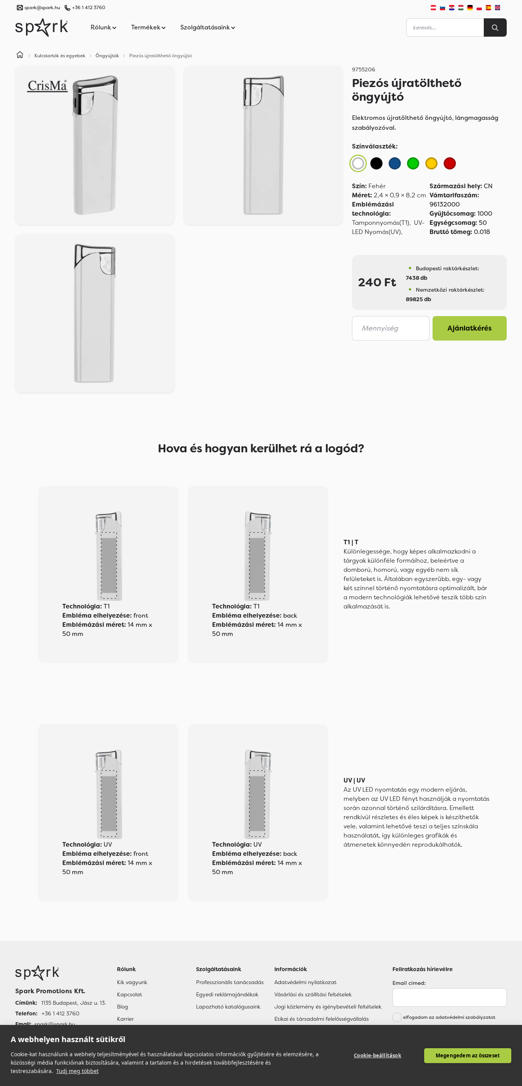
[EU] (500, 8)
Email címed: (409, 982)
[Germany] (470, 8)
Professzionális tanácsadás (230, 982)
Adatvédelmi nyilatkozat (305, 982)
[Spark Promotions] (41, 27)
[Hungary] (461, 8)
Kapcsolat (129, 994)
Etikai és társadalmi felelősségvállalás (321, 1018)
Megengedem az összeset (468, 1055)
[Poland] (479, 8)
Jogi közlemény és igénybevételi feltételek (327, 1006)
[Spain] (488, 8)
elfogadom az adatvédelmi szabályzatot (449, 1017)
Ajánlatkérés (469, 328)
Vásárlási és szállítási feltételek (313, 994)
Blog (122, 1006)
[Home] (19, 56)
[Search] (495, 27)
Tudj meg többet (77, 1071)
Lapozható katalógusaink (228, 1006)
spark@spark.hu (54, 1024)
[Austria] (433, 8)
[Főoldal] (60, 973)
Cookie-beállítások (377, 1055)
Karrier (125, 1018)
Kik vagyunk (132, 982)
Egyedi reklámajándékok (227, 994)
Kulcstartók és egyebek (60, 56)
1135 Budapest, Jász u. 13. (73, 1002)
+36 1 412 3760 (88, 8)
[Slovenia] (442, 8)
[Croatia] (452, 8)
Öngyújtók (107, 56)
